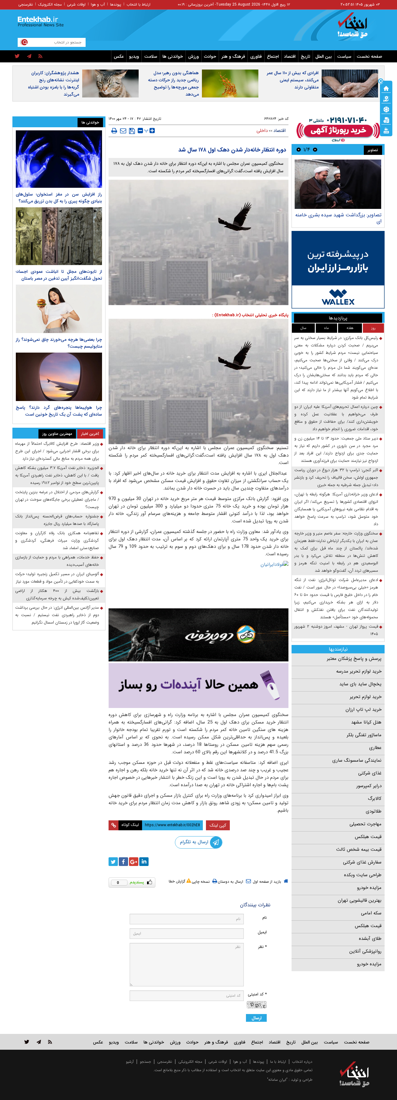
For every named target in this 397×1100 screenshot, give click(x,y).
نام (264, 917)
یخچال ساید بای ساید (360, 684)
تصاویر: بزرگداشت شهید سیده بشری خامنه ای (338, 218)
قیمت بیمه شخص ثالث (358, 849)
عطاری (375, 747)
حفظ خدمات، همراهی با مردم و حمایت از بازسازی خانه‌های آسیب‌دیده (57, 561)
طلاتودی (373, 811)
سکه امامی (371, 913)
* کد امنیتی (257, 994)
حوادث (210, 56)
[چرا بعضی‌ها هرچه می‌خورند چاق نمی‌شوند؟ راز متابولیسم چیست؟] (59, 309)
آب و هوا (98, 4)
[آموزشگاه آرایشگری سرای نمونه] (198, 685)
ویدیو (134, 56)
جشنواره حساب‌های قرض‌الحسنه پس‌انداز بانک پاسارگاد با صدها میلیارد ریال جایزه (57, 520)
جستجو (145, 1062)
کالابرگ (374, 798)
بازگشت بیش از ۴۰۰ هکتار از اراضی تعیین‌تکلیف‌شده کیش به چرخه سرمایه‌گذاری (57, 595)
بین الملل (323, 56)
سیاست (344, 56)
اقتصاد (290, 56)
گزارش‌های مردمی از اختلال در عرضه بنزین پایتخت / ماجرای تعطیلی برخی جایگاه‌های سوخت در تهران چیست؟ (57, 499)
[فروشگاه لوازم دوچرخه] (198, 634)
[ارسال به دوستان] (123, 131)
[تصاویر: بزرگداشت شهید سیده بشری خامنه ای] (338, 184)
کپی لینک (218, 825)
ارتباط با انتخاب (138, 4)
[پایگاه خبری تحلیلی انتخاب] (357, 28)
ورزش (193, 56)
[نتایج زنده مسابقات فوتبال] (386, 130)
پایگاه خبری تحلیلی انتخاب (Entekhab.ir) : (250, 315)
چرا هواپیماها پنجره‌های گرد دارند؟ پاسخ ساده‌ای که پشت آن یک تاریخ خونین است (59, 411)
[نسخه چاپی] (114, 131)
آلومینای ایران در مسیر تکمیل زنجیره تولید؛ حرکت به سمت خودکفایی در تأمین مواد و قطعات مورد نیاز (57, 578)
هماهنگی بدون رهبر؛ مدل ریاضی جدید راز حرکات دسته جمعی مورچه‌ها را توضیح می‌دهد (173, 84)
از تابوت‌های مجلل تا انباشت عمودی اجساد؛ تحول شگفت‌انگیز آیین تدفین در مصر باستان (59, 275)
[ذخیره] (132, 131)
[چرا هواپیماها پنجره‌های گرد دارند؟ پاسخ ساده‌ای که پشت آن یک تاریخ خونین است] (59, 377)
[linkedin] (144, 861)
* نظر (262, 947)
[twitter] (17, 56)
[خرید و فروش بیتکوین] (338, 270)
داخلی (262, 130)
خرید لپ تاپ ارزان (363, 709)
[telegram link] (38, 1042)
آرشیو (130, 1062)
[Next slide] (299, 149)
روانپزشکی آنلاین (365, 951)
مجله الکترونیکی (190, 1062)
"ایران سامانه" (277, 1080)
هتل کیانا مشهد (366, 722)
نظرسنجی (25, 4)
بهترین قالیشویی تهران (359, 900)
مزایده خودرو (369, 887)
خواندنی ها (173, 56)
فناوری (256, 56)
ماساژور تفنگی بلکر (364, 735)
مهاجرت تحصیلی (365, 824)
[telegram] (29, 56)
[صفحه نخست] (386, 87)
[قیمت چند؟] (386, 98)
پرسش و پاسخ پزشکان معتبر (354, 658)
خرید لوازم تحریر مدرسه (358, 671)
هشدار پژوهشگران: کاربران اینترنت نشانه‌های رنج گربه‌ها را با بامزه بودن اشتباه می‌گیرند (53, 84)
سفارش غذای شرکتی (362, 862)
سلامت (150, 56)
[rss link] (50, 1042)
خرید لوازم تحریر (365, 697)
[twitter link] (27, 1042)
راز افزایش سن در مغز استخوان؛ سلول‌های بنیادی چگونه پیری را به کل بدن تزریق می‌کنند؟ (59, 198)
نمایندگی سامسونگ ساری (356, 760)
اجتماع (273, 56)
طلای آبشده (370, 938)
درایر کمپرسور (368, 786)
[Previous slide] (315, 149)
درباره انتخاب (302, 1062)
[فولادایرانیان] (198, 583)
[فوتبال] (386, 109)
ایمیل (262, 932)
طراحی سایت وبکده (362, 875)
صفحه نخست (369, 56)
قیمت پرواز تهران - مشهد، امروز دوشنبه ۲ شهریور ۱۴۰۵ (336, 630)
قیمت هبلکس (368, 837)
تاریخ (305, 56)
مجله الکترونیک (50, 4)
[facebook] (123, 861)
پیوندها (115, 4)
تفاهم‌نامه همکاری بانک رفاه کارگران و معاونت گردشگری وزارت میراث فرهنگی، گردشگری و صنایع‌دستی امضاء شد (57, 540)
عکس (119, 56)
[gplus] (133, 861)
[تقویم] (386, 119)
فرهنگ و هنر (233, 56)
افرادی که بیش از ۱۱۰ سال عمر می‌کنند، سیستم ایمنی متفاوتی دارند (293, 80)
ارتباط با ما (278, 1062)
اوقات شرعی (76, 4)
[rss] (40, 56)
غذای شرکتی (369, 773)
